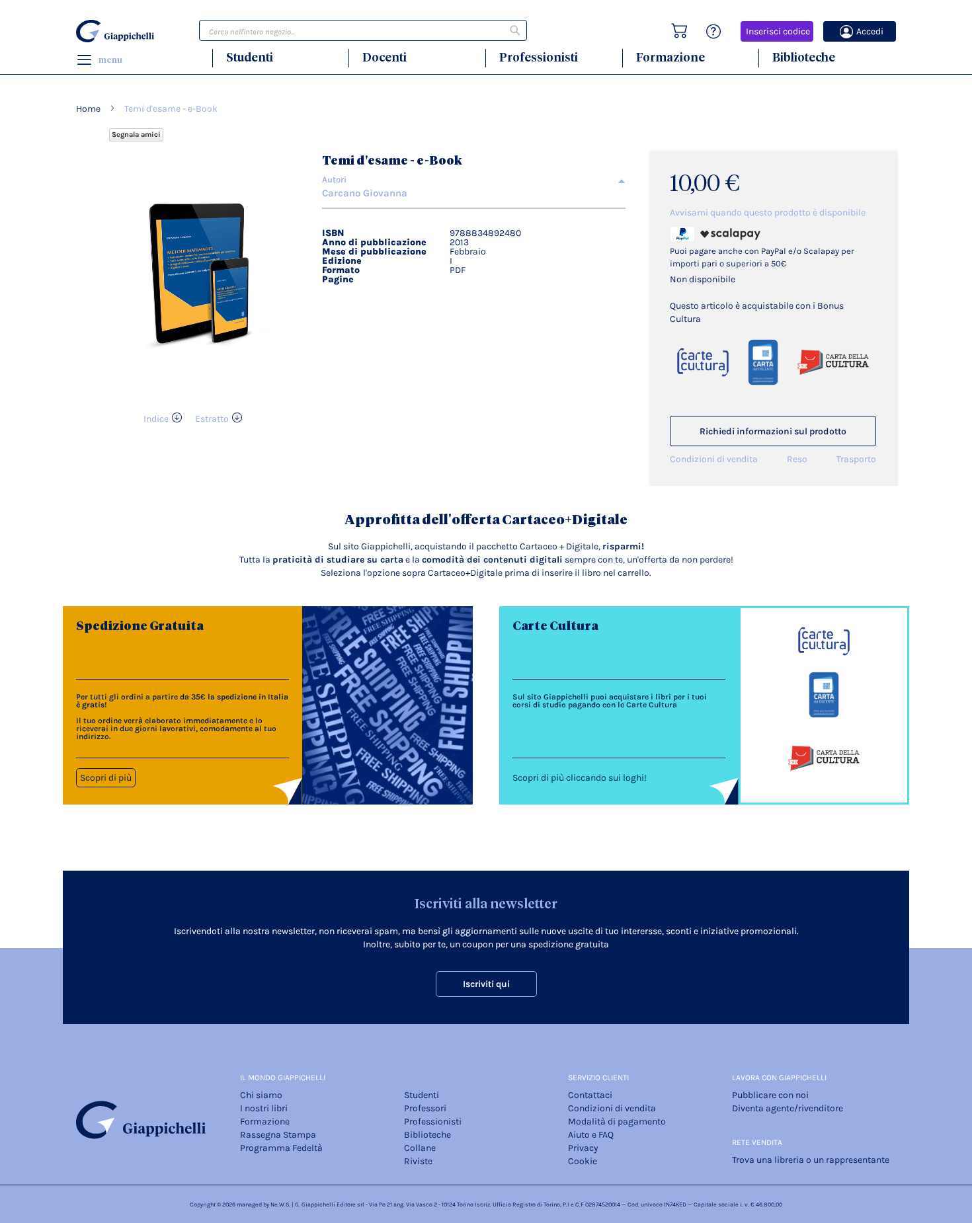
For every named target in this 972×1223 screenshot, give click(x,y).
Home (88, 108)
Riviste (418, 1161)
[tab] (474, 179)
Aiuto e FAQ (591, 1134)
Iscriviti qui (486, 984)
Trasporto (856, 459)
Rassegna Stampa (278, 1134)
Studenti (249, 57)
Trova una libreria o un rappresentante (810, 1159)
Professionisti (538, 57)
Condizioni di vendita (714, 459)
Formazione (670, 57)
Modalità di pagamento (617, 1121)
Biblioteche (803, 57)
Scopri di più (106, 777)
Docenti (384, 57)
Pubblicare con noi (770, 1095)
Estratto (212, 418)
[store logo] (117, 31)
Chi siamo (261, 1095)
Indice (156, 418)
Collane (420, 1148)
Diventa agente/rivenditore (787, 1108)
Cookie (582, 1161)
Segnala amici (136, 134)
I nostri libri (264, 1108)
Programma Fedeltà (281, 1148)
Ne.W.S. (280, 1204)
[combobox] (363, 30)
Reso (797, 459)
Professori (425, 1108)
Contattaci (590, 1095)
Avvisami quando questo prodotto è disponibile (768, 212)
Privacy (583, 1148)
